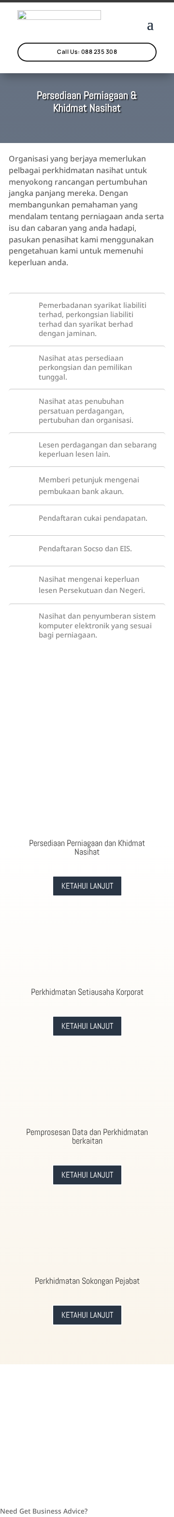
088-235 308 (123, 1426)
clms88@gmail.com (49, 1426)
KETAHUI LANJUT (87, 885)
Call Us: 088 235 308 (87, 52)
